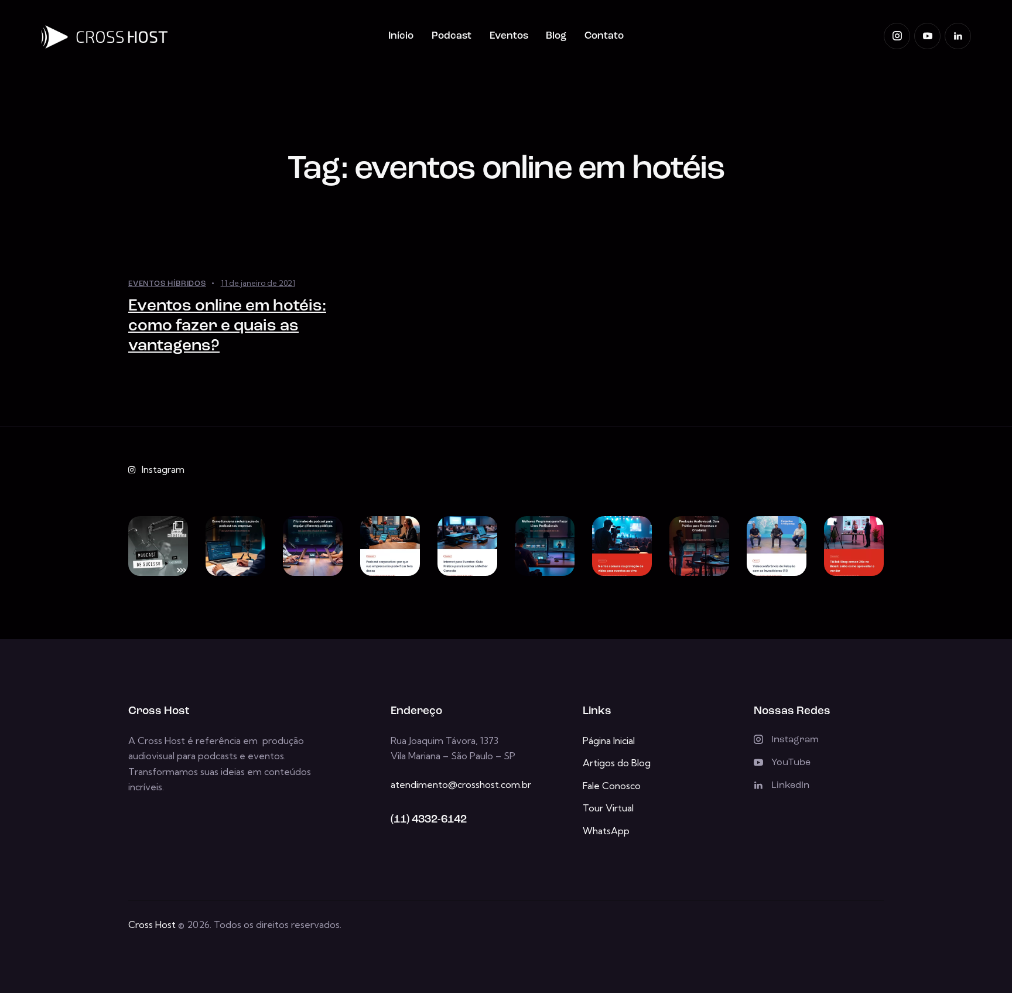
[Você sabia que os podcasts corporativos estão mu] (390, 546)
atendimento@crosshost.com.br (461, 784)
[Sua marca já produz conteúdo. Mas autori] (158, 546)
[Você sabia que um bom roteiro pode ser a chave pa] (235, 546)
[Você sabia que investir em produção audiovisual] (699, 546)
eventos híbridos (167, 284)
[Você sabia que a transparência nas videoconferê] (776, 546)
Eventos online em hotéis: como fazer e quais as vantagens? (227, 326)
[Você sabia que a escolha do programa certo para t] (545, 546)
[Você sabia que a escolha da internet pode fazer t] (467, 546)
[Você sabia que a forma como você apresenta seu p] (313, 546)
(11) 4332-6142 (429, 819)
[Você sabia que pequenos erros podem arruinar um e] (622, 546)
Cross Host (152, 924)
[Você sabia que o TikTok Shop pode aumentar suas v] (854, 546)
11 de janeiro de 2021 (258, 283)
